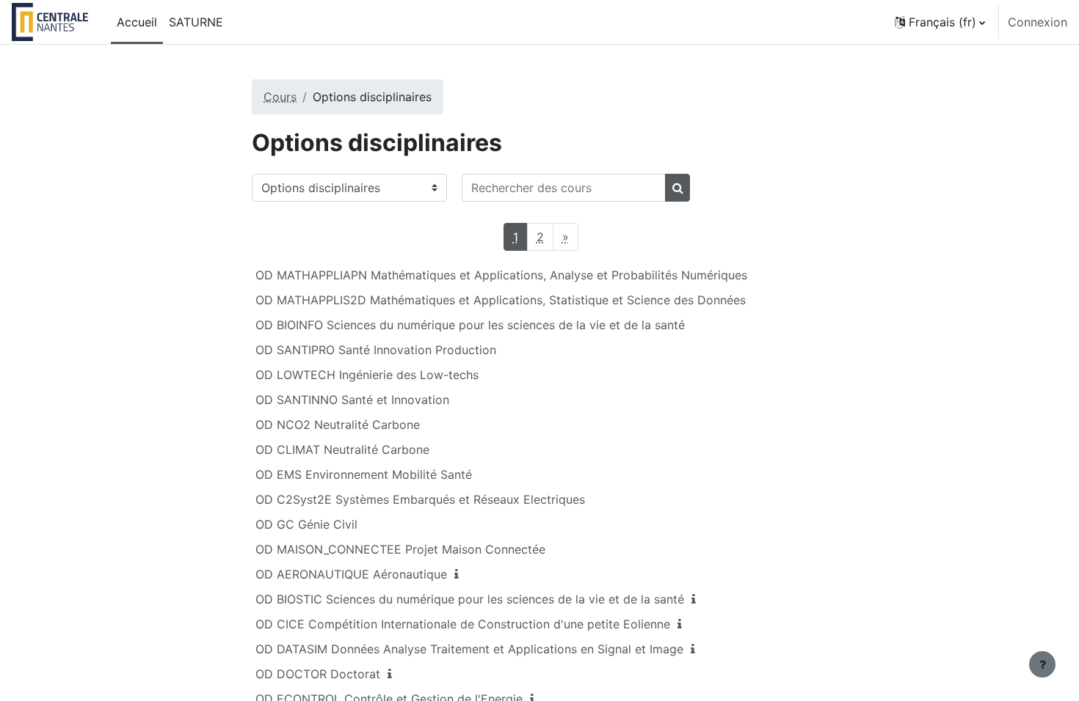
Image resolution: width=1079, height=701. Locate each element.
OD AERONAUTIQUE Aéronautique (351, 574)
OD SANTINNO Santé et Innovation (352, 399)
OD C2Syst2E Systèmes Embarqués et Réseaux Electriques (420, 499)
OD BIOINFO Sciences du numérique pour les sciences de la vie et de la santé (470, 325)
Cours (280, 96)
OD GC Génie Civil (306, 524)
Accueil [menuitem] (137, 22)
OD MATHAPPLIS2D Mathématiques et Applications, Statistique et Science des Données (500, 300)
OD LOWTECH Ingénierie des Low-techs (367, 374)
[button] (939, 22)
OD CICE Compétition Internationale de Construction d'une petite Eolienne (462, 624)
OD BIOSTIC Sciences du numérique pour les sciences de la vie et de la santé (469, 599)
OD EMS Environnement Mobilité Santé (363, 474)
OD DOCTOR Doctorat (317, 674)
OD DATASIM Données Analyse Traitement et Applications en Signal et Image (469, 649)
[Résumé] (459, 574)
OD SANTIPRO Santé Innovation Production (375, 349)
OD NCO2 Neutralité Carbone (337, 424)
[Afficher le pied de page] (1042, 664)
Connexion (1037, 22)
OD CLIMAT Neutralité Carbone (342, 449)
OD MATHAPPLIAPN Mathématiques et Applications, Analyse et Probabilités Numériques (501, 275)
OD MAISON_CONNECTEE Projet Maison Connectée (400, 549)
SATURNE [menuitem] (196, 22)
